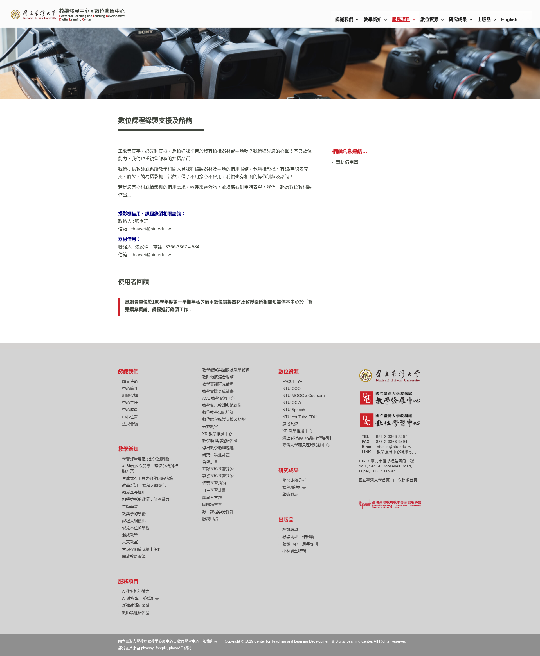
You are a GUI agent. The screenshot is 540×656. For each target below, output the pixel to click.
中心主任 (130, 402)
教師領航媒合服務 (218, 377)
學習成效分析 (294, 480)
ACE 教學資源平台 (218, 398)
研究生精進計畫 (216, 455)
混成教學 (130, 535)
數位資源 (429, 19)
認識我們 (344, 19)
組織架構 (130, 395)
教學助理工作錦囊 (298, 536)
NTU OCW (291, 402)
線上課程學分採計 (218, 511)
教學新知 (373, 19)
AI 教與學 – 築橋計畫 (140, 598)
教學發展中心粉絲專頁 (396, 451)
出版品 (484, 19)
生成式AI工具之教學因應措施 (147, 478)
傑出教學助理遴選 (218, 447)
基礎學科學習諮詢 (218, 469)
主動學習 (130, 506)
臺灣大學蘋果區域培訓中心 (306, 445)
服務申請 (210, 518)
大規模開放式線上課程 (141, 549)
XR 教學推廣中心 (217, 433)
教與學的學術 (134, 514)
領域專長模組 (134, 492)
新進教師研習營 (136, 605)
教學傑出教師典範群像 (222, 405)
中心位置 (130, 417)
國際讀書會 (212, 504)
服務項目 (401, 19)
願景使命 (130, 381)
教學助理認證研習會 (220, 440)
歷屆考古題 (212, 497)
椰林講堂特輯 (294, 551)
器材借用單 (347, 162)
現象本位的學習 (136, 528)
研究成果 (458, 19)
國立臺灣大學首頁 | (378, 480)
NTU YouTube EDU (299, 417)
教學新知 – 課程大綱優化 (144, 485)
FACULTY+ (292, 381)
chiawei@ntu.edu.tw (150, 229)
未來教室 (130, 542)
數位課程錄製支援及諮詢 (224, 419)
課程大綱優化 (134, 521)
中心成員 (130, 409)
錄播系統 (290, 424)
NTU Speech (293, 409)
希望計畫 (210, 462)
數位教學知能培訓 (218, 412)
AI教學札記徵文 (135, 591)
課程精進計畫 (294, 487)
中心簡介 (130, 388)
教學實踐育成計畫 (218, 391)
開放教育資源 (134, 556)
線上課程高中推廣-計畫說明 (306, 438)
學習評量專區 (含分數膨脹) (145, 459)
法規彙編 (130, 424)
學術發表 (290, 494)
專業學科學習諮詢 (218, 476)
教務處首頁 (408, 480)
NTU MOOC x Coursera (303, 395)
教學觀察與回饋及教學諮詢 (225, 370)
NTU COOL (292, 388)
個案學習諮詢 (214, 483)
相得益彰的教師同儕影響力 (145, 499)
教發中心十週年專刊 (300, 544)
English (509, 19)
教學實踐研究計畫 (218, 384)
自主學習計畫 (214, 490)
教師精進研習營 (136, 612)
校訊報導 (290, 529)
